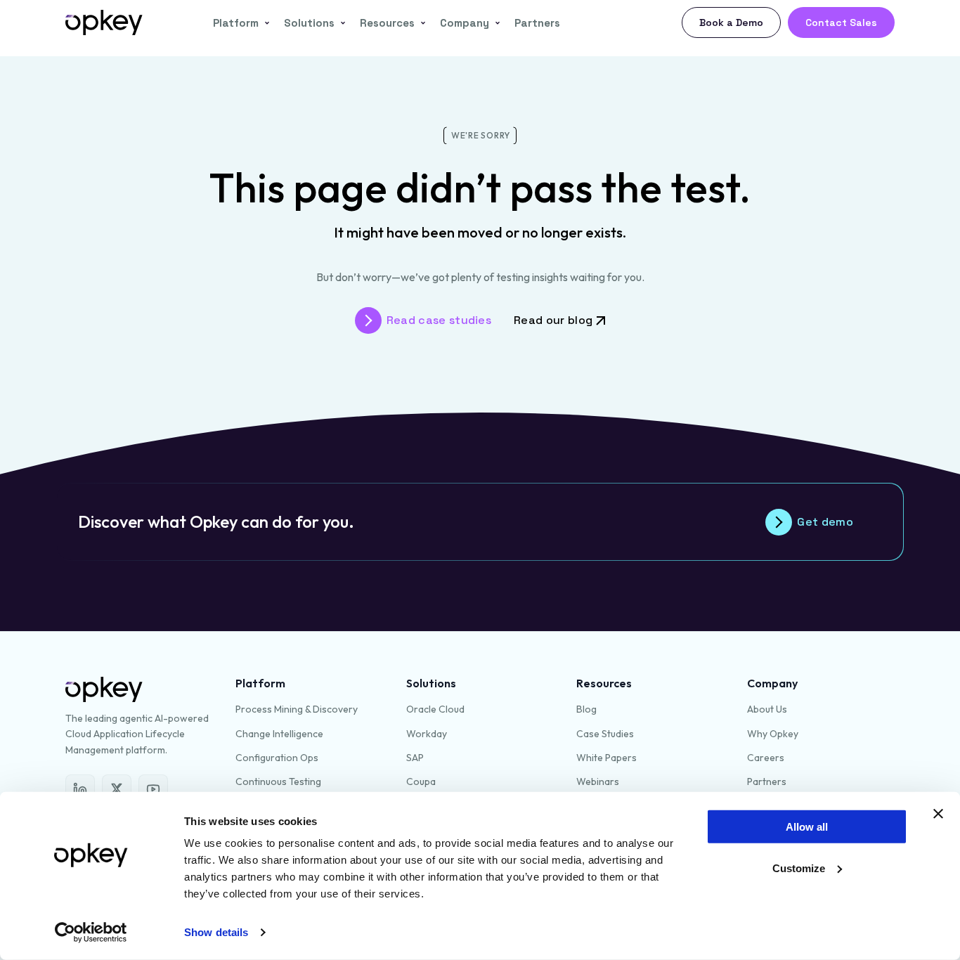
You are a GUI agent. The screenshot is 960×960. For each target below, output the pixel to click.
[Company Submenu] (494, 23)
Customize (798, 868)
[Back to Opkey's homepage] (104, 22)
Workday (426, 733)
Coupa (421, 781)
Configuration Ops (276, 757)
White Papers (606, 757)
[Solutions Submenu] (340, 23)
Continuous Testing (278, 781)
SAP (415, 757)
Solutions (309, 23)
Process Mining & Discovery (296, 709)
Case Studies (605, 733)
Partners (537, 23)
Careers (765, 757)
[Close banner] (938, 814)
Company (464, 23)
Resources (387, 23)
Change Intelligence (279, 733)
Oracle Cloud (435, 709)
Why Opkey (772, 733)
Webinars (597, 781)
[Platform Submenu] (264, 23)
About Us (767, 709)
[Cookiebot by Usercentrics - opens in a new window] (91, 932)
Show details (216, 932)
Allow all (807, 827)
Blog (586, 709)
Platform (236, 23)
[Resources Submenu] (420, 23)
